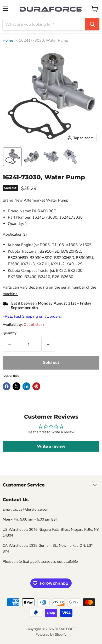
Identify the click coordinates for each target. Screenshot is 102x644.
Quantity (9, 333)
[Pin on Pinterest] (36, 386)
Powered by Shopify (51, 634)
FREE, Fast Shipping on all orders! (32, 316)
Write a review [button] (51, 446)
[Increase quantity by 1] (48, 344)
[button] (12, 157)
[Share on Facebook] (6, 386)
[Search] (92, 24)
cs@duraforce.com (34, 509)
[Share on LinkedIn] (26, 386)
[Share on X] (16, 386)
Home (8, 40)
